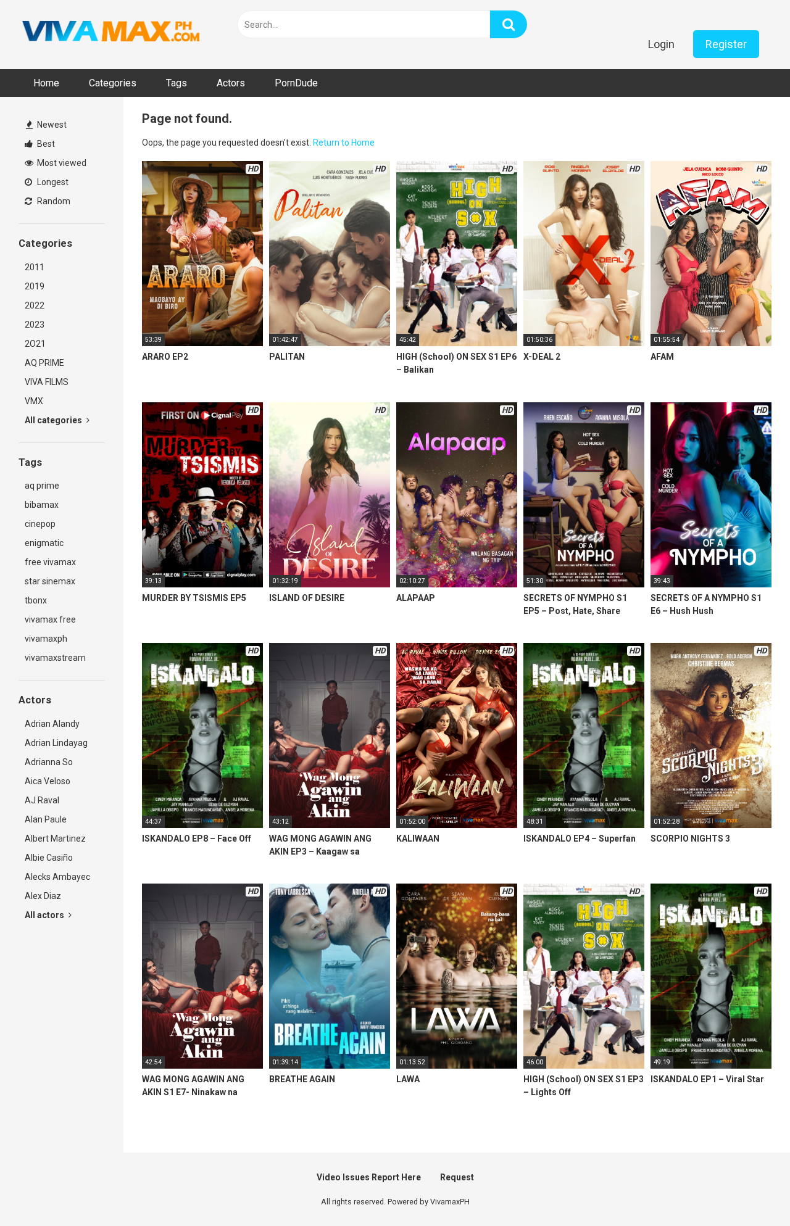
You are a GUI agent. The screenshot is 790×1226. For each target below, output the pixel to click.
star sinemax (50, 581)
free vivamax (50, 562)
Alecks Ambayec (57, 877)
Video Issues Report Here (369, 1177)
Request (457, 1177)
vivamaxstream (55, 658)
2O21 (35, 344)
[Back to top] (748, 1188)
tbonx (36, 600)
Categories (112, 83)
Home (46, 83)
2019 (34, 286)
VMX (34, 401)
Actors (231, 83)
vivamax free (50, 619)
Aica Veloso (47, 781)
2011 (34, 267)
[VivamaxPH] (111, 31)
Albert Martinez (55, 838)
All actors (45, 915)
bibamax (42, 505)
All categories (54, 420)
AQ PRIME (44, 363)
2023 (34, 324)
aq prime (42, 486)
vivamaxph (46, 639)
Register (726, 44)
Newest (51, 125)
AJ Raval (42, 800)
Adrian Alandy (52, 724)
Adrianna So (49, 762)
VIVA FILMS (47, 382)
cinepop (40, 524)
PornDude (296, 83)
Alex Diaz (43, 896)
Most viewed (60, 163)
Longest (52, 182)
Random (52, 201)
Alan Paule (46, 819)
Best (45, 144)
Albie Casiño (49, 858)
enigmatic (44, 543)
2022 (34, 305)
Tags (176, 83)
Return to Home (344, 142)
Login (661, 44)
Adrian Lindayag (56, 743)
